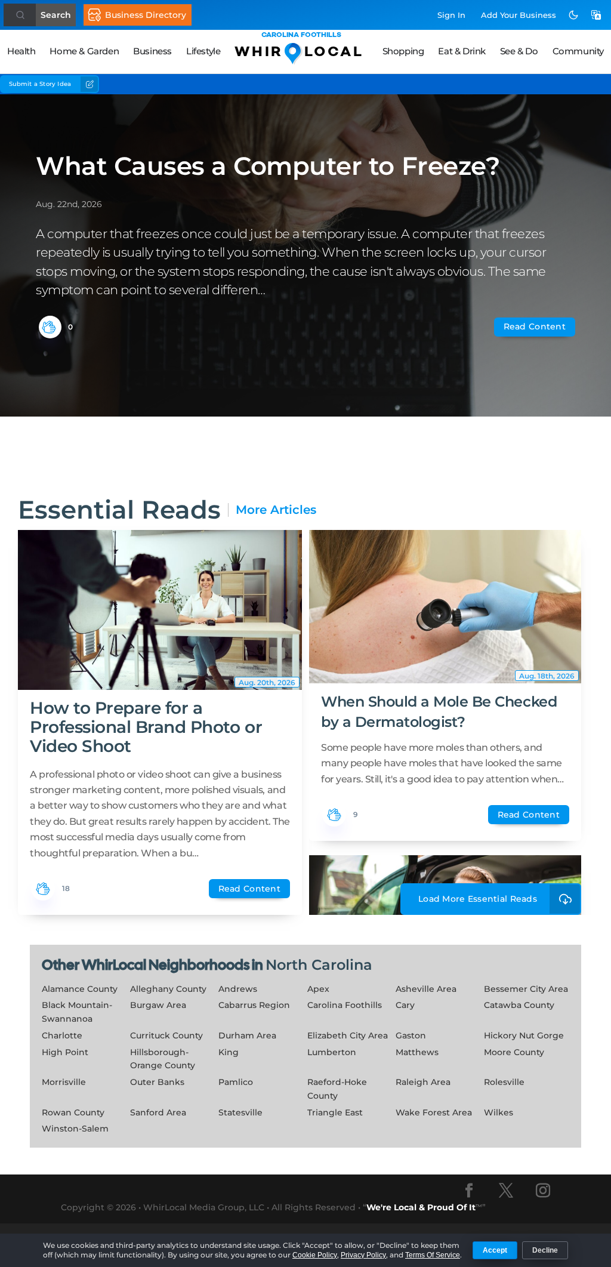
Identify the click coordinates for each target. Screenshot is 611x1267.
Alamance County (80, 989)
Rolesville (504, 1082)
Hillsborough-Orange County (162, 1059)
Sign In (451, 15)
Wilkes (498, 1112)
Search (56, 15)
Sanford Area (158, 1112)
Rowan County (73, 1112)
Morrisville (64, 1082)
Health (21, 51)
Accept (495, 1250)
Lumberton (331, 1052)
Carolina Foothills (344, 1005)
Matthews (417, 1052)
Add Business (518, 15)
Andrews (237, 989)
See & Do (519, 51)
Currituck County (166, 1035)
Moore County (514, 1052)
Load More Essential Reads (477, 898)
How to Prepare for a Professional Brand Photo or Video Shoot (146, 727)
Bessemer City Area (526, 989)
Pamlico (235, 1082)
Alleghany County (168, 989)
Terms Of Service (432, 1255)
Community (578, 51)
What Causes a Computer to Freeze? (267, 165)
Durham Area (247, 1035)
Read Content (535, 326)
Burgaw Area (158, 1005)
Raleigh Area (423, 1082)
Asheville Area (426, 989)
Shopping (403, 51)
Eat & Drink (462, 51)
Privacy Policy (363, 1255)
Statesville (240, 1112)
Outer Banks (157, 1082)
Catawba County (519, 1005)
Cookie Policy (314, 1255)
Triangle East (335, 1112)
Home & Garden (84, 51)
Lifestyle (203, 51)
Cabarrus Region (254, 1005)
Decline (545, 1250)
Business (152, 51)
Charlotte (62, 1035)
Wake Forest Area (434, 1112)
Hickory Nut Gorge (524, 1035)
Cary (405, 1005)
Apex (318, 989)
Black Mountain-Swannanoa (77, 1012)
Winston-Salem (75, 1128)
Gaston (411, 1035)
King (228, 1052)
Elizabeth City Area (347, 1035)
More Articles (276, 510)
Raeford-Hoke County (337, 1089)
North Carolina (319, 964)
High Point (65, 1052)
